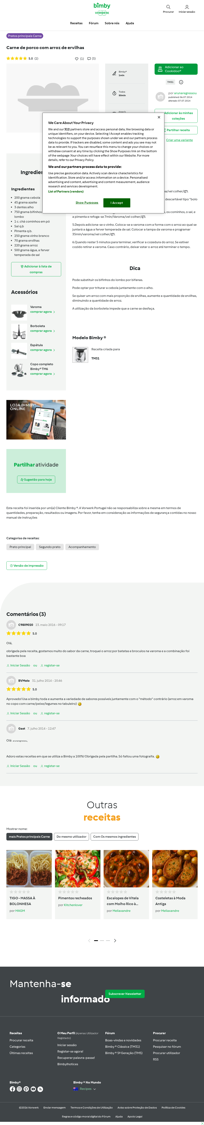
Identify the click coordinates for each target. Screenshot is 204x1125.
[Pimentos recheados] (77, 869)
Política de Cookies (173, 1107)
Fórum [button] (93, 23)
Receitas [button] (76, 23)
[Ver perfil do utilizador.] (160, 96)
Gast (21, 728)
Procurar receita (21, 1040)
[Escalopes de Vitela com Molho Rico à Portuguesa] (126, 869)
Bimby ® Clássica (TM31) (122, 1047)
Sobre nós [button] (112, 23)
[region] (103, 163)
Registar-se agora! (70, 1051)
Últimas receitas (21, 1053)
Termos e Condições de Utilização (92, 1107)
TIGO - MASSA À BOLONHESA (22, 901)
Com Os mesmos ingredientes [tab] (114, 836)
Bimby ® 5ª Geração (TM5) (123, 1053)
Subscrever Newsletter (125, 994)
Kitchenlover (73, 905)
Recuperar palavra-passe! (76, 1058)
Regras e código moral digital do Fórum (86, 1116)
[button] (168, 8)
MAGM (20, 911)
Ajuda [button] (130, 23)
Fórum (110, 1033)
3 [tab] (108, 940)
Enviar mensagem (54, 1107)
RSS (156, 1059)
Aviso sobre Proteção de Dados (137, 1107)
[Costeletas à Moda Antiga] (175, 869)
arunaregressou (185, 93)
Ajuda (119, 1116)
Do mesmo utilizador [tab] (71, 836)
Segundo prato (50, 547)
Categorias (17, 1047)
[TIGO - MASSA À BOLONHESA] (29, 869)
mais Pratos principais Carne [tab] (29, 836)
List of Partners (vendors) (66, 191)
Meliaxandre (121, 911)
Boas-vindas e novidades (123, 1040)
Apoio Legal (135, 1116)
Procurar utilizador (166, 1053)
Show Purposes (87, 202)
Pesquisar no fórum (167, 1047)
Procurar (159, 1033)
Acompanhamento (82, 547)
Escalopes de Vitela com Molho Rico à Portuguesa (123, 901)
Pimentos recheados (75, 898)
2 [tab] (102, 940)
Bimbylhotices (67, 1064)
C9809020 (25, 625)
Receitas (16, 1033)
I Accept (117, 203)
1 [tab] (96, 940)
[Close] (159, 117)
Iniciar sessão (67, 1045)
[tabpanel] (102, 897)
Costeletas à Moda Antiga (170, 901)
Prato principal (20, 547)
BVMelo (24, 681)
